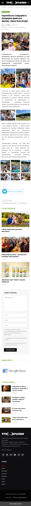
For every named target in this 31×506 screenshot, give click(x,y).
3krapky (8, 25)
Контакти (8, 497)
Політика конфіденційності (20, 497)
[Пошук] (28, 3)
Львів (3, 468)
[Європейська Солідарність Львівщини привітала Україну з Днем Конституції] (15, 42)
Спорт (3, 481)
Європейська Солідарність (9, 203)
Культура (4, 471)
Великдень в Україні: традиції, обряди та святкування (18, 399)
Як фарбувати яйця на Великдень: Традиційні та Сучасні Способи (20, 388)
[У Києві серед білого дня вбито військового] (15, 219)
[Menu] (3, 3)
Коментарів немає (20, 27)
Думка (3, 484)
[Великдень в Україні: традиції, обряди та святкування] (6, 399)
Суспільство (5, 11)
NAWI (23, 494)
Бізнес (3, 479)
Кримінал (4, 476)
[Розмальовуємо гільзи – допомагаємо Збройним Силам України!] (15, 244)
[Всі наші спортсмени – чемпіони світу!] (6, 410)
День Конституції (7, 200)
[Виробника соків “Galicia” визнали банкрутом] (15, 269)
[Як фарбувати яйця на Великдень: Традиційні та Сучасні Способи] (6, 388)
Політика (4, 473)
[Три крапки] (16, 2)
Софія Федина (23, 203)
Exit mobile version (15, 504)
